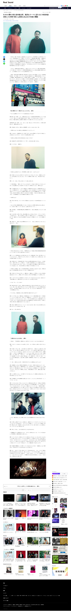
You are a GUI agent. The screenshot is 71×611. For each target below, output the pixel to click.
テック (65, 7)
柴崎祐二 (11, 20)
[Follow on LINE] (67, 6)
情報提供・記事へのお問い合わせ (24, 604)
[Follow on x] (62, 6)
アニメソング (55, 595)
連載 (19, 8)
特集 (5, 8)
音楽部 (60, 7)
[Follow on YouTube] (65, 6)
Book (24, 5)
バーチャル (44, 595)
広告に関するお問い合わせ (35, 604)
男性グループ (34, 595)
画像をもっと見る (64, 524)
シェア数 (63, 473)
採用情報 (42, 604)
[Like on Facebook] (61, 6)
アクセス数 (56, 473)
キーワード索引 (5, 600)
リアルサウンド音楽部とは (7, 604)
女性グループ (39, 595)
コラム (15, 8)
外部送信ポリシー (21, 606)
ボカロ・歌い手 (49, 595)
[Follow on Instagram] (64, 6)
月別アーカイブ (5, 598)
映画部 (60, 8)
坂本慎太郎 (7, 20)
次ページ (29, 490)
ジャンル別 (29, 8)
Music (10, 5)
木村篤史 (17, 20)
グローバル (29, 595)
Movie (15, 5)
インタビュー (10, 8)
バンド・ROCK (16, 595)
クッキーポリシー (14, 606)
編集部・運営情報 (16, 604)
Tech (20, 5)
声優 (59, 595)
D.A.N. (4, 20)
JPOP (12, 595)
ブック (65, 8)
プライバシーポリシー (7, 606)
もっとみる (48, 549)
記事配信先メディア (28, 606)
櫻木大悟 (14, 20)
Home (6, 5)
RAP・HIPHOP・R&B (23, 595)
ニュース (23, 8)
